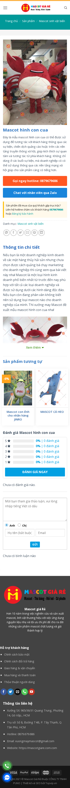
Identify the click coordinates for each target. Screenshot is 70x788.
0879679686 (56, 209)
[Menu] (5, 7)
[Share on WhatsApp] (6, 232)
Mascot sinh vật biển (52, 21)
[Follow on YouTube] (31, 692)
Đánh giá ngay (35, 472)
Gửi (35, 544)
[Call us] (24, 692)
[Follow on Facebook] (3, 692)
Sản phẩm (28, 21)
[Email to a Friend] (27, 232)
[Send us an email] (17, 692)
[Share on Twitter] (20, 232)
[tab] (35, 247)
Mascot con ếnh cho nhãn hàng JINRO (18, 415)
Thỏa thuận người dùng (19, 682)
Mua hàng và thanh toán (20, 675)
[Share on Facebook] (13, 232)
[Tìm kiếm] (65, 8)
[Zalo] (7, 777)
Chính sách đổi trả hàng (19, 661)
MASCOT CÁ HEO (52, 412)
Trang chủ (11, 21)
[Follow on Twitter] (10, 692)
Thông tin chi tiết (21, 247)
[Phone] (7, 765)
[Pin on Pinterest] (34, 232)
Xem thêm (33, 347)
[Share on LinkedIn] (41, 232)
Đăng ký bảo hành (22, 213)
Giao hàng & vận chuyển (19, 668)
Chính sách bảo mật (17, 654)
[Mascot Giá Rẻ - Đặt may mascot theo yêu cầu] (35, 8)
